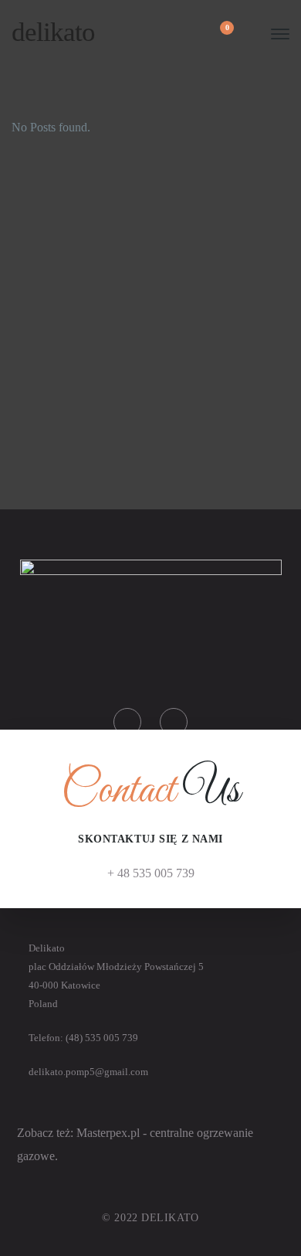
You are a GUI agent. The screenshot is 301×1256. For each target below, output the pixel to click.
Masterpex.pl (109, 1132)
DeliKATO (53, 32)
